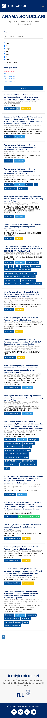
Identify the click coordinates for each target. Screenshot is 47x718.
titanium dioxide (29, 443)
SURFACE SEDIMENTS (28, 280)
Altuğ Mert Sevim (10, 357)
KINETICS (33, 465)
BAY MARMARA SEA (11, 273)
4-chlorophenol (10, 450)
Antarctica (29, 185)
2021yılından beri (10, 78)
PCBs (20, 188)
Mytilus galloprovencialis (12, 626)
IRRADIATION (14, 465)
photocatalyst (17, 443)
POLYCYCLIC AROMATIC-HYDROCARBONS (17, 269)
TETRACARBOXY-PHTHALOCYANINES (16, 457)
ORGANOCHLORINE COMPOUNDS (24, 277)
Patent (8, 46)
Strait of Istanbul (35, 266)
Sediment (8, 188)
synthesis (8, 443)
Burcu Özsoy (9, 185)
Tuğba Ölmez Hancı (11, 516)
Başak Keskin (9, 137)
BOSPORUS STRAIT (11, 284)
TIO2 (6, 465)
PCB (11, 266)
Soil (36, 185)
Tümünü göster (9, 72)
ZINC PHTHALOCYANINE (12, 461)
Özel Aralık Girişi (10, 82)
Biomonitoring (31, 615)
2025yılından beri (10, 76)
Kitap (7, 51)
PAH (6, 266)
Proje (8, 49)
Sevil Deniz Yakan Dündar (12, 388)
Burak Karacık (9, 216)
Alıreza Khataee (10, 109)
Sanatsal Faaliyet (11, 62)
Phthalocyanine (33, 440)
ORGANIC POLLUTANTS (12, 280)
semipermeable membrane (13, 622)
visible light (27, 447)
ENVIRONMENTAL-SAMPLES (27, 273)
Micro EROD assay (32, 262)
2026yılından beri (10, 74)
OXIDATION (24, 465)
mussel (26, 622)
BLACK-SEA (8, 277)
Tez (7, 57)
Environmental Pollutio (12, 618)
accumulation (26, 618)
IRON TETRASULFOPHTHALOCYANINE (16, 454)
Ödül (7, 54)
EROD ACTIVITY (24, 284)
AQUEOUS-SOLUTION (23, 450)
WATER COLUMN (36, 284)
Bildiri (8, 60)
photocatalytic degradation (13, 447)
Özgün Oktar (8, 161)
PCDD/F (17, 266)
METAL (7, 468)
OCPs (25, 188)
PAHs (14, 188)
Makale (8, 43)
